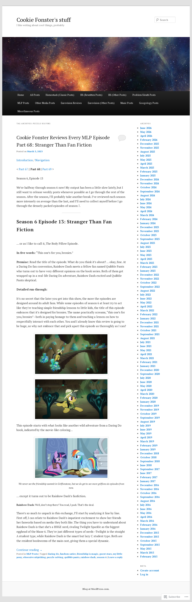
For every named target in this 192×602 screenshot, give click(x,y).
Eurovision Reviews (71, 103)
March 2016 (147, 521)
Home (20, 95)
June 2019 (146, 429)
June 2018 (146, 465)
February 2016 (148, 524)
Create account (149, 570)
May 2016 (145, 513)
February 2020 (148, 397)
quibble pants (72, 557)
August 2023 (147, 243)
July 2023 (145, 247)
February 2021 (148, 362)
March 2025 (147, 167)
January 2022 (147, 318)
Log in (144, 574)
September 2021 (150, 334)
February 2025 (148, 171)
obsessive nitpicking (34, 557)
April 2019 (146, 437)
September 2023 (150, 239)
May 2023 (145, 255)
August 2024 (147, 195)
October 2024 (148, 187)
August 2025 (147, 151)
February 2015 (148, 556)
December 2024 (149, 179)
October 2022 (148, 282)
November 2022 (149, 278)
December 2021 (149, 322)
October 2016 (148, 493)
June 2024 (146, 203)
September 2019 (150, 417)
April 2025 (146, 163)
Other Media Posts (45, 103)
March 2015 (147, 552)
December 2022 (149, 274)
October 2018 (148, 457)
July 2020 (145, 378)
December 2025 (149, 143)
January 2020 (147, 401)
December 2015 (149, 532)
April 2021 (146, 354)
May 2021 (145, 350)
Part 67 (23, 169)
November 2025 (149, 147)
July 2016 (145, 505)
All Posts (35, 95)
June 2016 (146, 509)
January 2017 (147, 481)
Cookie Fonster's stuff (43, 19)
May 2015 (145, 548)
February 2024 (148, 219)
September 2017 (150, 469)
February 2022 (148, 314)
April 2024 (146, 211)
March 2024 (147, 215)
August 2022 (147, 290)
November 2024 (149, 183)
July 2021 (145, 342)
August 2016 (147, 501)
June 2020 (146, 382)
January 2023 (147, 270)
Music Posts (126, 103)
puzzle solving (55, 557)
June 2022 (146, 298)
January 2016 (147, 528)
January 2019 (147, 449)
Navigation (42, 160)
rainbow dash (88, 557)
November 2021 (149, 326)
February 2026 (148, 139)
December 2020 (149, 370)
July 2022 (145, 294)
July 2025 (145, 155)
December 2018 (149, 453)
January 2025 (147, 175)
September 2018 (150, 461)
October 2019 (148, 413)
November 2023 (149, 231)
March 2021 (147, 358)
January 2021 (147, 366)
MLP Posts (23, 103)
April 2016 (146, 517)
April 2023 (146, 259)
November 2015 (149, 536)
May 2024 (145, 207)
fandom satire (68, 553)
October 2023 (148, 235)
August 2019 (147, 421)
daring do (53, 553)
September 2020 (150, 374)
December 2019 (149, 405)
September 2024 (150, 191)
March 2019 (147, 441)
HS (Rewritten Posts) (91, 95)
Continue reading (29, 550)
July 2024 (145, 199)
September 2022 (150, 286)
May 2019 (145, 433)
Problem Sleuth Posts (144, 95)
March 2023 (147, 263)
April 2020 (146, 390)
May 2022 (145, 302)
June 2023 (146, 251)
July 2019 (145, 425)
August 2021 (147, 338)
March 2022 (147, 310)
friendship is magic (87, 553)
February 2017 (148, 477)
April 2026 (146, 136)
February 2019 (148, 445)
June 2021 (146, 346)
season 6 (101, 557)
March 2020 (147, 394)
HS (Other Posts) (117, 95)
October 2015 (148, 540)
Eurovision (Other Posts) (101, 103)
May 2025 (145, 159)
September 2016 (150, 497)
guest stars (105, 553)
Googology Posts (148, 103)
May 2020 (145, 386)
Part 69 (47, 169)
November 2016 (149, 489)
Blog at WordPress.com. (96, 589)
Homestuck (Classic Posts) (60, 95)
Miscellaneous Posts (28, 111)
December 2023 (149, 227)
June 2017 (146, 473)
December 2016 (149, 485)
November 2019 (149, 409)
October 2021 (148, 330)
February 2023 (148, 266)
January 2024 (147, 223)
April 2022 (146, 306)
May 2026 (145, 132)
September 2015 (150, 544)
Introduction (24, 160)
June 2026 (146, 128)
